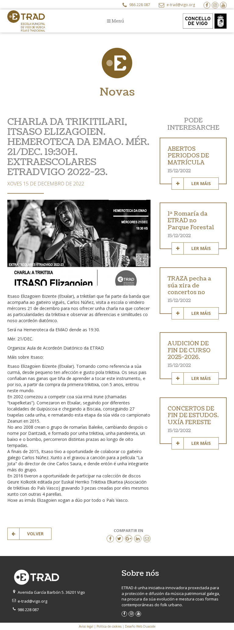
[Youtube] (223, 5)
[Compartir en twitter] (119, 538)
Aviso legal (86, 626)
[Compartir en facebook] (110, 538)
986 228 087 (139, 4)
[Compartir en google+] (128, 538)
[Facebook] (207, 5)
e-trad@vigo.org (180, 4)
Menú (117, 21)
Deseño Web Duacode (140, 626)
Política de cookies (109, 626)
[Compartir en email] (147, 538)
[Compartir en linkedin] (137, 538)
